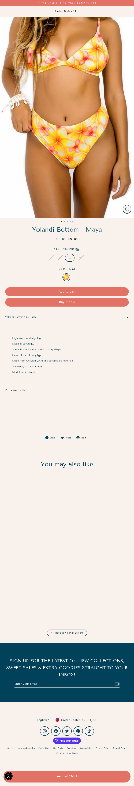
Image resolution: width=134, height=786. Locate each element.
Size (64, 249)
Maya (66, 277)
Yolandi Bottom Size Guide (20, 317)
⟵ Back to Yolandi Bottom (67, 632)
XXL (81, 258)
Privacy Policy (102, 748)
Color (67, 269)
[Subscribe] (117, 684)
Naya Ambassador (26, 748)
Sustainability (86, 748)
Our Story (71, 748)
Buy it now (67, 302)
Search (11, 748)
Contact (60, 753)
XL (69, 258)
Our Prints (58, 748)
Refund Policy (119, 748)
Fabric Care (44, 748)
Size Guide (72, 753)
